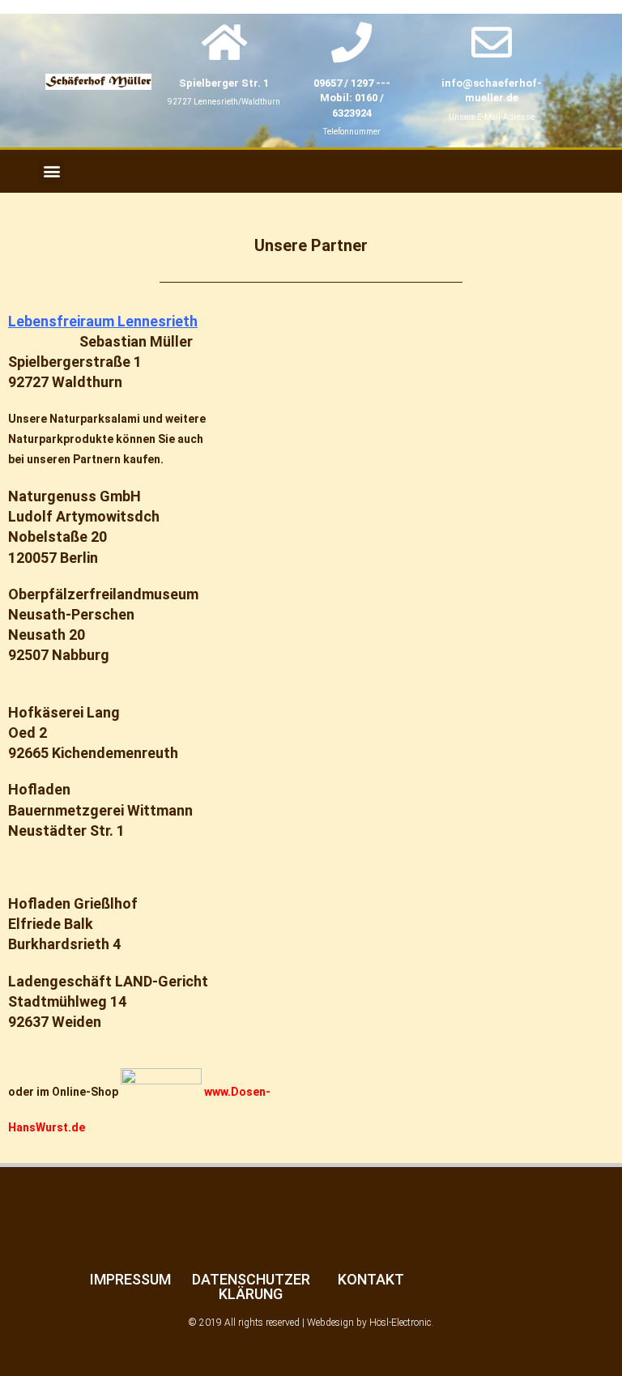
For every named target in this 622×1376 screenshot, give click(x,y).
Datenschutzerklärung (251, 1286)
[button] (51, 171)
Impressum (130, 1279)
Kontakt (371, 1279)
